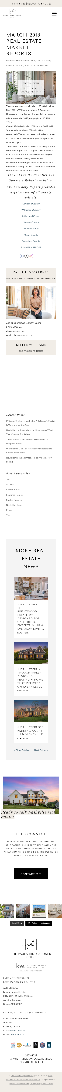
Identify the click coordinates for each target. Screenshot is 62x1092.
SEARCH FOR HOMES (39, 4)
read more (22, 633)
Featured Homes (14, 494)
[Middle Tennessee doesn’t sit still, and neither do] (23, 911)
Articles (10, 484)
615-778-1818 (17, 1030)
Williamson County (31, 209)
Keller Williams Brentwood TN (25, 1012)
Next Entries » (41, 750)
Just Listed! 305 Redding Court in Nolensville (30, 731)
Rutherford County (31, 216)
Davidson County (31, 203)
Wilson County (31, 228)
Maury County (31, 234)
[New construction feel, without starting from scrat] (7, 911)
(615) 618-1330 (18, 4)
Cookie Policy (47, 1084)
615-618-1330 (18, 1034)
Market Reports (39, 65)
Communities (13, 489)
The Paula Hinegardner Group (22, 1075)
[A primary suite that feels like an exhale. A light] (55, 911)
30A (8, 479)
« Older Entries (21, 750)
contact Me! (31, 873)
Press (9, 510)
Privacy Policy (35, 1084)
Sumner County (31, 222)
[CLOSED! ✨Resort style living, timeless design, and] (39, 911)
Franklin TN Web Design (19, 1084)
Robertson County (31, 241)
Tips (8, 515)
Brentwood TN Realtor (19, 982)
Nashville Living (14, 505)
